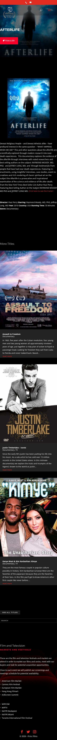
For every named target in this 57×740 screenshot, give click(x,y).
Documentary (8, 336)
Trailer (10, 40)
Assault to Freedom (12, 334)
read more (7, 356)
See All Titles (10, 612)
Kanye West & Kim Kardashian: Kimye (20, 561)
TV (17, 450)
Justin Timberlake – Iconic (14, 447)
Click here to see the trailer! (41, 191)
